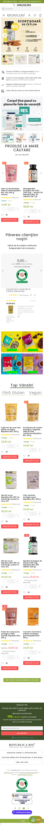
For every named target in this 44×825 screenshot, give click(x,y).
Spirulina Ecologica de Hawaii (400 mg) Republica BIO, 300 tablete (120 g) (32, 564)
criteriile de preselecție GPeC (28, 772)
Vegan (35, 392)
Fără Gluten (13, 392)
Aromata (10, 303)
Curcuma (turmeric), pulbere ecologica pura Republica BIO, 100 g (32, 635)
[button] (2, 215)
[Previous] (4, 35)
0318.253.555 (24, 5)
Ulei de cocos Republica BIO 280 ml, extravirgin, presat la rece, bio (10, 564)
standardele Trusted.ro (25, 774)
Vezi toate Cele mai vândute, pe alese (22, 680)
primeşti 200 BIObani (23, 738)
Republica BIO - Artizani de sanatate (22, 2)
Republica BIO (16, 15)
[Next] (39, 35)
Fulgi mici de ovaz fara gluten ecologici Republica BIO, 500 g (11, 429)
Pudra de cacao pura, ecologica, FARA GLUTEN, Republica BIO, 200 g (10, 635)
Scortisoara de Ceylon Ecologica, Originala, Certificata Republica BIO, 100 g (10, 319)
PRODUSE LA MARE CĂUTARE (22, 150)
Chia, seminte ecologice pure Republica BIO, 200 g (32, 497)
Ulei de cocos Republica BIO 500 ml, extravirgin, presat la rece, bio (10, 498)
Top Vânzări (22, 385)
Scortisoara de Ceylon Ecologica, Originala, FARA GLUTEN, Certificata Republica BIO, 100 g (32, 431)
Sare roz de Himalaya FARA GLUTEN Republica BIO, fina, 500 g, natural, (11, 191)
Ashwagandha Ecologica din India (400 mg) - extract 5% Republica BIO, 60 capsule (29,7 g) (33, 192)
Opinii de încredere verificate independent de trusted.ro (22, 247)
